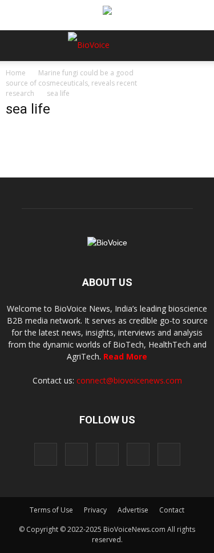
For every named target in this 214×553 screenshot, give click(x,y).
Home (16, 73)
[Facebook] (45, 454)
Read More (125, 356)
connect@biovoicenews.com (129, 380)
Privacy (95, 510)
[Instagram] (76, 454)
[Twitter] (138, 454)
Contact (171, 510)
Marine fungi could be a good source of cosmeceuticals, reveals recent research (71, 83)
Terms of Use (51, 510)
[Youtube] (169, 454)
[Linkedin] (107, 454)
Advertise (133, 510)
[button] (161, 76)
